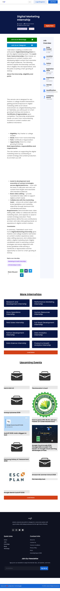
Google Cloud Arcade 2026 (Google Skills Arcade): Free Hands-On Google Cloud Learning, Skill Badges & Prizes (44, 447)
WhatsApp (6, 548)
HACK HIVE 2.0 (9, 388)
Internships (7, 544)
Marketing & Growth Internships (17, 261)
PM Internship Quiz (38, 479)
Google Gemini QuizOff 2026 (14, 492)
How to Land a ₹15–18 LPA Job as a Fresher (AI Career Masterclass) (44, 420)
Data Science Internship (16, 343)
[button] (22, 271)
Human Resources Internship (42, 313)
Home (5, 540)
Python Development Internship (15, 334)
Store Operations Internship (13, 313)
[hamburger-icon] (29, 2)
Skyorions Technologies (15, 586)
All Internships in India (14, 265)
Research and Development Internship (16, 303)
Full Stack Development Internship (44, 323)
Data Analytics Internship (40, 334)
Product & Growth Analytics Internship (42, 344)
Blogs (5, 546)
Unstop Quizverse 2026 (12, 413)
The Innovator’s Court (40, 388)
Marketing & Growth (22, 28)
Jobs (5, 542)
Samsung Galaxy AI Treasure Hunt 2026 (16, 460)
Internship (31, 28)
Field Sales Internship (15, 322)
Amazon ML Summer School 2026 (44, 475)
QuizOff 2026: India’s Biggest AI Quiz (15, 434)
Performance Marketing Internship (44, 303)
